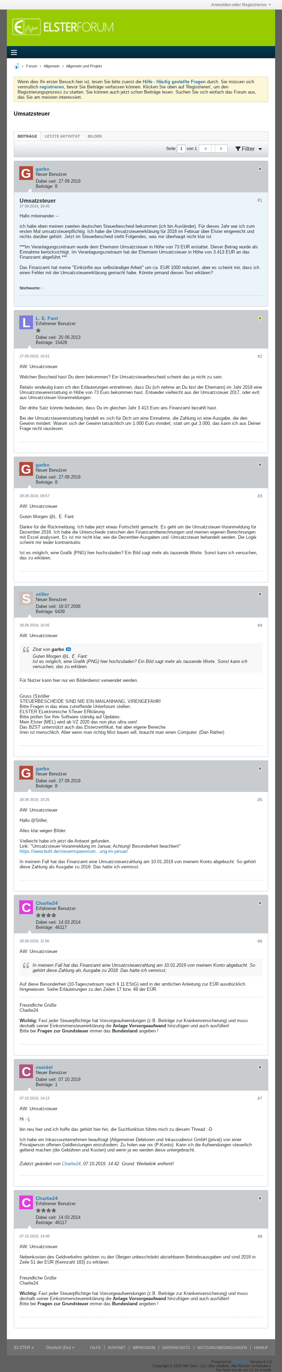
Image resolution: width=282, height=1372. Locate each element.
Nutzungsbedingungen (222, 1348)
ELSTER (22, 1347)
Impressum (144, 1348)
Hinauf (261, 1348)
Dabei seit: (46, 181)
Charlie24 (71, 1163)
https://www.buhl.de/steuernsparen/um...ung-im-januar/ (74, 851)
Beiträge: (45, 186)
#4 (260, 625)
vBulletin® (240, 1362)
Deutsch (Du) (59, 1347)
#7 (260, 1098)
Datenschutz (176, 1348)
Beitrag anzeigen (68, 649)
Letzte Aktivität (62, 136)
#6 (260, 941)
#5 (260, 799)
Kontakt (117, 1348)
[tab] (27, 136)
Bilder (95, 136)
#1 (260, 200)
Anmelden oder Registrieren (239, 4)
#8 (260, 1236)
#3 (260, 496)
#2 (260, 356)
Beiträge (27, 136)
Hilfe (95, 1348)
